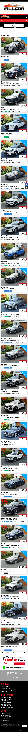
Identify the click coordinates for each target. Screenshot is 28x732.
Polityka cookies (5, 688)
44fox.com (23, 730)
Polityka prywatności (6, 686)
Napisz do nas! (11, 730)
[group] (14, 7)
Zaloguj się (24, 17)
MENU (2, 20)
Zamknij (24, 726)
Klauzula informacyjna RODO (9, 690)
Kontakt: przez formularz (8, 722)
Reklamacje (4, 691)
